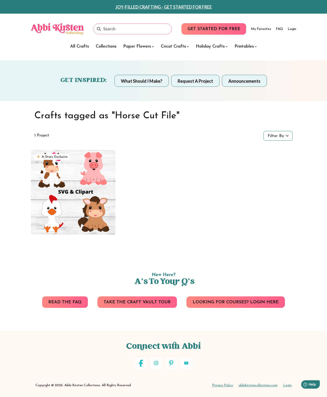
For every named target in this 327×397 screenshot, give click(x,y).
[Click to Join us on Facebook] (141, 363)
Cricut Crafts (173, 46)
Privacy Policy (222, 385)
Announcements (244, 81)
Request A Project (195, 81)
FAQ (279, 29)
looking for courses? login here (236, 302)
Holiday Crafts (210, 46)
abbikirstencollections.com (258, 385)
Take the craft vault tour (137, 302)
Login (292, 29)
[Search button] (99, 29)
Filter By (276, 136)
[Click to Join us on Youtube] (186, 363)
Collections (106, 46)
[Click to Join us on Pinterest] (171, 363)
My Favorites (261, 29)
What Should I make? (141, 81)
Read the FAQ (65, 302)
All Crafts (79, 46)
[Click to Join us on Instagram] (156, 363)
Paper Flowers (137, 46)
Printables (244, 46)
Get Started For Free (213, 29)
